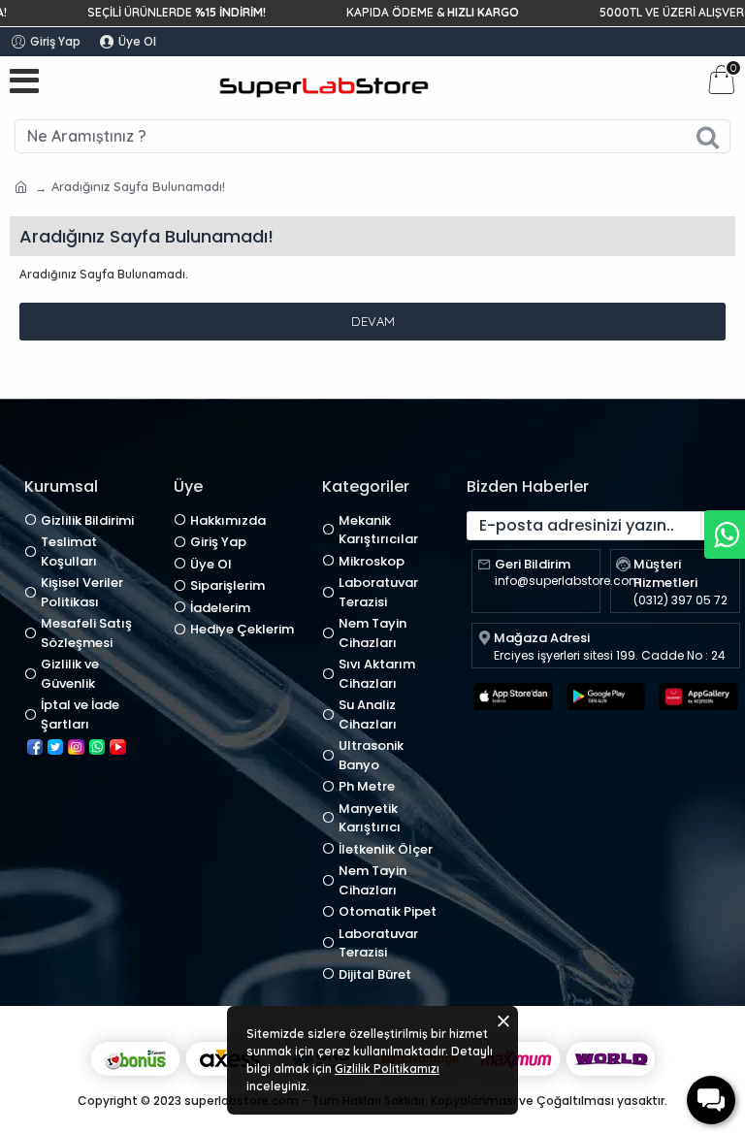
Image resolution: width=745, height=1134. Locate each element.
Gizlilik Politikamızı (387, 1068)
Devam (373, 321)
